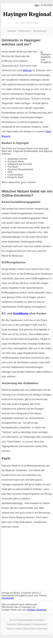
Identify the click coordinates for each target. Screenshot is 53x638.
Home (12, 620)
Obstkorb (12, 31)
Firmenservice (39, 624)
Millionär (27, 70)
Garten (10, 628)
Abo (36, 5)
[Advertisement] (26, 560)
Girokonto (11, 624)
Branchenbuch (40, 31)
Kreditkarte (20, 313)
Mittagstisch (24, 31)
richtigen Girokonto (37, 609)
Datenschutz (29, 628)
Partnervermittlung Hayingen (30, 620)
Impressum (42, 628)
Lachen (18, 628)
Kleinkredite (8, 598)
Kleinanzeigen (24, 624)
